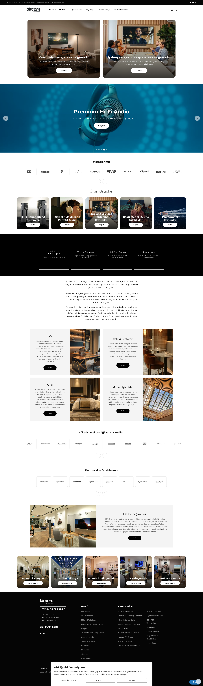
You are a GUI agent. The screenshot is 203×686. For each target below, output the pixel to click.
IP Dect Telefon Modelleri (128, 633)
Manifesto (85, 611)
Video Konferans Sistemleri (129, 624)
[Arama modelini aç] (172, 10)
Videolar (84, 654)
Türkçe (42, 668)
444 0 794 (49, 614)
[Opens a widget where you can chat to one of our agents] (195, 682)
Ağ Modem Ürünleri (155, 616)
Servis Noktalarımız (89, 641)
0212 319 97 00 (51, 620)
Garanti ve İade (87, 637)
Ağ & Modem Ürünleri (127, 620)
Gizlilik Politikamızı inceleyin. (113, 674)
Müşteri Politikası (88, 620)
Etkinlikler (85, 650)
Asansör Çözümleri (125, 637)
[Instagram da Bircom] (196, 3)
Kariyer (84, 629)
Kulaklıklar (151, 627)
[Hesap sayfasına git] (176, 10)
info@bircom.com (52, 617)
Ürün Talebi (86, 658)
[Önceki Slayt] (5, 118)
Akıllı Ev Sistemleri (154, 611)
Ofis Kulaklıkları (153, 632)
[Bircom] (33, 9)
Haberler (84, 646)
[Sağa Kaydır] (104, 181)
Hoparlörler (151, 643)
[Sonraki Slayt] (197, 118)
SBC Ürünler (123, 629)
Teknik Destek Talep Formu (92, 633)
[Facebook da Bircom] (190, 3)
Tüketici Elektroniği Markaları (130, 616)
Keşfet (64, 71)
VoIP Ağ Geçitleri (125, 641)
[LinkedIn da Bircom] (193, 3)
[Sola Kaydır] (98, 181)
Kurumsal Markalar (125, 611)
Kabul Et (100, 680)
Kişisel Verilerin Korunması (92, 624)
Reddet (132, 680)
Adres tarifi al (33, 583)
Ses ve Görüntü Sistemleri (129, 646)
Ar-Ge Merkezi (87, 616)
